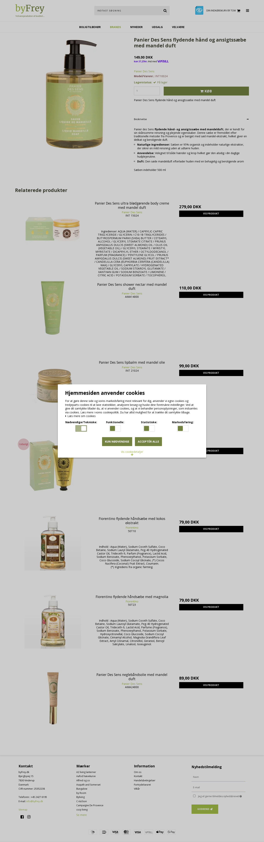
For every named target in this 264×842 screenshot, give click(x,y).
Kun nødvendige (117, 441)
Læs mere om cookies (81, 416)
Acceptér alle (148, 441)
